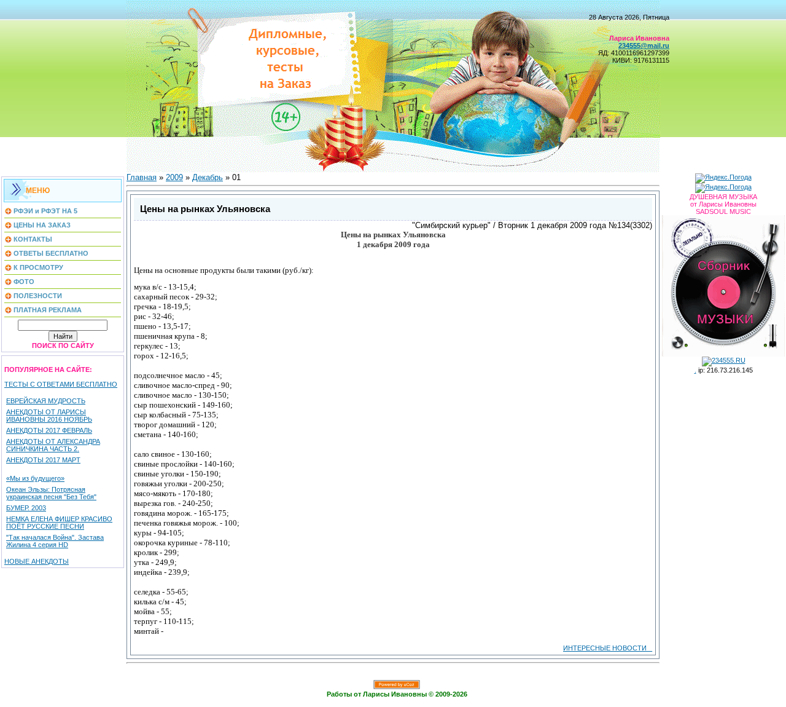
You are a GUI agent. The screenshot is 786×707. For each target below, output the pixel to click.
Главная (141, 177)
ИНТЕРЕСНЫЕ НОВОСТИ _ (607, 648)
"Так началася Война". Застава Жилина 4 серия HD (55, 541)
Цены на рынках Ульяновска (205, 209)
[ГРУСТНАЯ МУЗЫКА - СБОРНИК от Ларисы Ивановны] (723, 283)
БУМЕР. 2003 (26, 507)
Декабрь (207, 177)
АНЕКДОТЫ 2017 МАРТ (43, 460)
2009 (174, 177)
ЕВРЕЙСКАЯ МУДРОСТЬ (45, 401)
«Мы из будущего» (35, 478)
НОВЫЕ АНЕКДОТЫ (36, 561)
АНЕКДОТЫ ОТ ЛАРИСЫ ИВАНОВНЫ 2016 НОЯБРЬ (49, 415)
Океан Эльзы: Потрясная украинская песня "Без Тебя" (51, 493)
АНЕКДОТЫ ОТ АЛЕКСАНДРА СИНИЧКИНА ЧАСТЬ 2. (53, 445)
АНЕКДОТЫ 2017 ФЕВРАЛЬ (49, 430)
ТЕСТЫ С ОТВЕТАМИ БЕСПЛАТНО (60, 384)
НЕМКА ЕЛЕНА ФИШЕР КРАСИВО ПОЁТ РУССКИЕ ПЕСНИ (59, 522)
